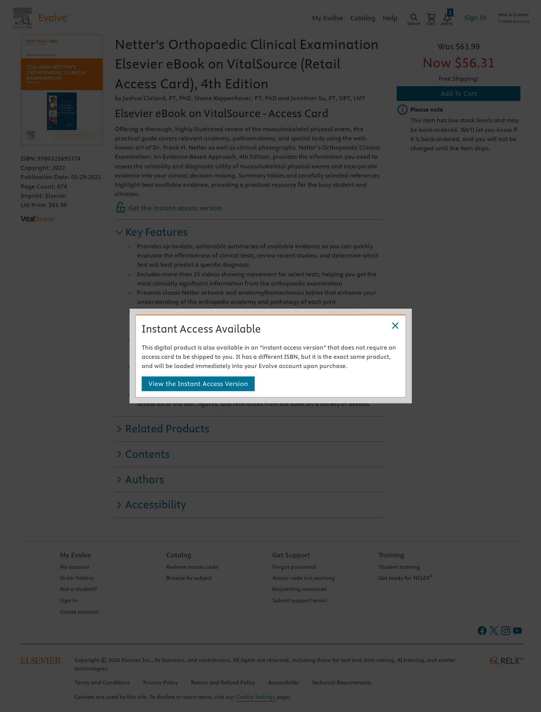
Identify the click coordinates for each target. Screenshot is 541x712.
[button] (395, 326)
